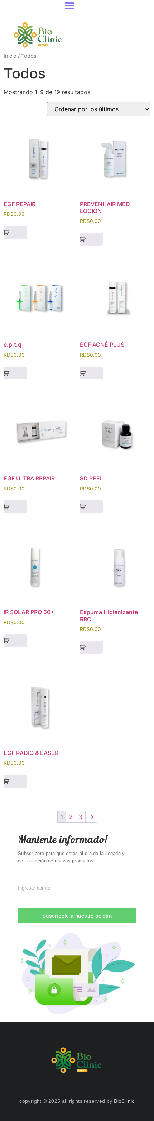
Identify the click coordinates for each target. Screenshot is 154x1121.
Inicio (10, 56)
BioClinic (124, 1101)
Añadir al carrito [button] (15, 232)
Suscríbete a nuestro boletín (77, 916)
